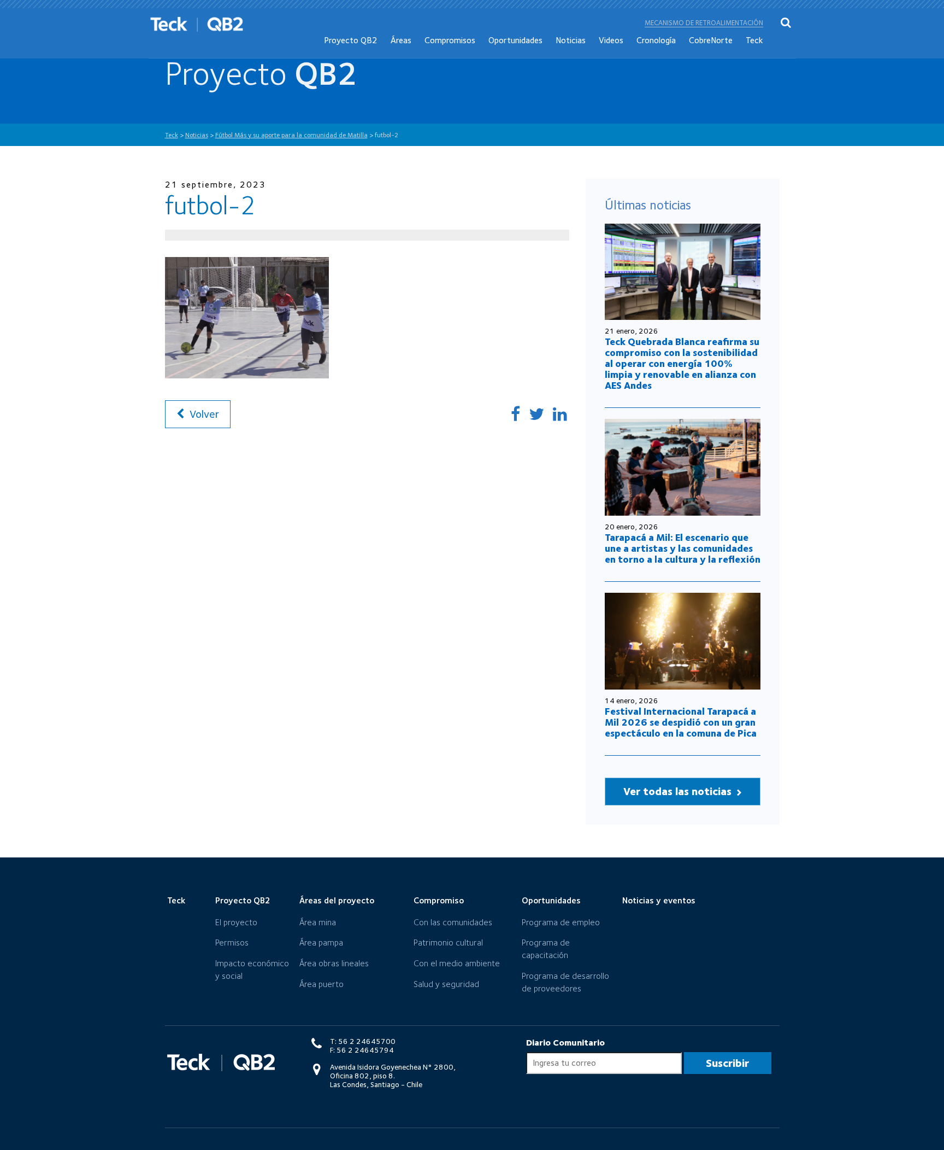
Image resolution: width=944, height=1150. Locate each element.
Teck (754, 40)
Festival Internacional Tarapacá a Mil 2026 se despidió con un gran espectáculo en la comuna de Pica (681, 722)
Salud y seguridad (446, 984)
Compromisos (449, 40)
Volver (203, 414)
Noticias (571, 40)
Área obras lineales (334, 963)
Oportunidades (515, 40)
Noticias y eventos (658, 900)
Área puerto (321, 984)
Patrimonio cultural (448, 942)
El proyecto (236, 922)
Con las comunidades (453, 922)
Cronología (656, 40)
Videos (611, 40)
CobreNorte (711, 40)
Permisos (232, 942)
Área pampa (321, 942)
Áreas (401, 40)
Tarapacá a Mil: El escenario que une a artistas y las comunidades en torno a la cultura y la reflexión (682, 548)
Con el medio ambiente (457, 963)
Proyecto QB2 (350, 40)
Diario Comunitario (565, 1042)
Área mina (317, 922)
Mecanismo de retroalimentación (704, 23)
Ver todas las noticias (678, 791)
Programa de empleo (561, 922)
